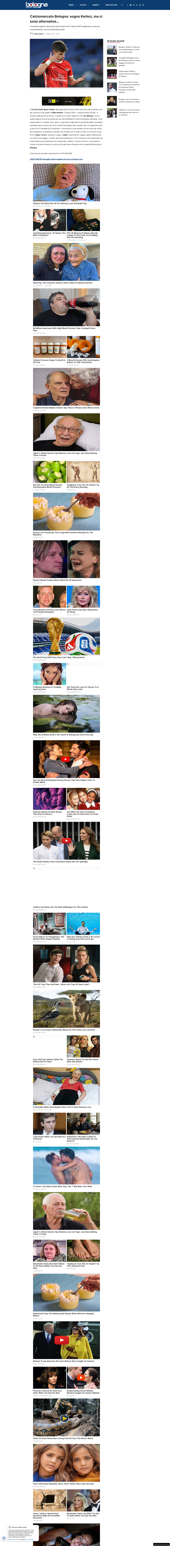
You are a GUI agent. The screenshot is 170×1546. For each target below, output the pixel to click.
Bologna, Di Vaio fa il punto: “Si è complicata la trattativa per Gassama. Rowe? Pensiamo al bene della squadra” (129, 87)
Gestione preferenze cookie (161, 1544)
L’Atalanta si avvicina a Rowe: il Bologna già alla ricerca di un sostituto (129, 112)
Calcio (83, 5)
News (71, 5)
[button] (122, 5)
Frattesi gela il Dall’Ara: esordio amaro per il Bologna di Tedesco (129, 73)
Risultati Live (111, 5)
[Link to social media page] (127, 5)
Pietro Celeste (38, 34)
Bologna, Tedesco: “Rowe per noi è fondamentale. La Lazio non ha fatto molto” (129, 49)
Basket (96, 5)
